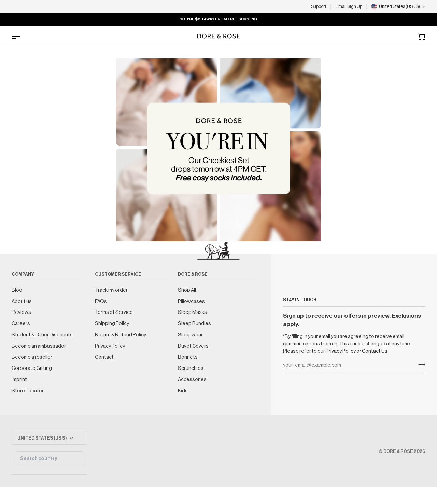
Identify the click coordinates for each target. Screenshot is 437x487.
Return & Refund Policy (120, 334)
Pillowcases (191, 301)
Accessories (192, 379)
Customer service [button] (118, 274)
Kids (183, 390)
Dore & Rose (398, 451)
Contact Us (374, 351)
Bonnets (188, 357)
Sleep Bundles (194, 323)
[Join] (419, 364)
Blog (17, 290)
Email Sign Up (349, 6)
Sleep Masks (192, 312)
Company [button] (23, 274)
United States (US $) (42, 438)
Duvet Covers (193, 346)
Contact (104, 357)
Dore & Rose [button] (193, 274)
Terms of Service (114, 312)
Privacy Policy (341, 351)
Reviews (21, 312)
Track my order (111, 290)
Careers (21, 323)
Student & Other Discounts (42, 334)
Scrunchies (190, 368)
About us (22, 301)
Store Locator (28, 390)
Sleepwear (190, 334)
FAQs (101, 301)
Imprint (19, 379)
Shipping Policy (112, 323)
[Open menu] (22, 36)
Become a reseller (32, 357)
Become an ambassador (39, 346)
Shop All (187, 290)
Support (318, 6)
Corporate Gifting (32, 368)
